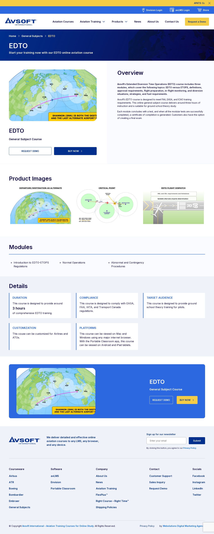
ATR (11, 482)
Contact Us (172, 21)
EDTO (51, 36)
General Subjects (32, 36)
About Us (153, 21)
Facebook (199, 476)
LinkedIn (198, 488)
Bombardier (16, 494)
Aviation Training (90, 21)
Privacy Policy (189, 448)
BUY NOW (73, 151)
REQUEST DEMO (30, 151)
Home (12, 36)
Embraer (14, 501)
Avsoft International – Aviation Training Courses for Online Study (58, 526)
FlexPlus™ (102, 494)
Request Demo (158, 488)
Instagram (199, 482)
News (137, 21)
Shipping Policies (106, 507)
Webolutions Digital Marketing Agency (184, 526)
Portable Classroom (63, 488)
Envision (56, 482)
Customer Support (160, 476)
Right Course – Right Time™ (112, 501)
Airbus (13, 476)
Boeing (13, 488)
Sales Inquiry (157, 482)
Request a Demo (197, 21)
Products (117, 21)
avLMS (55, 476)
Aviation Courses (63, 21)
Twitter (197, 494)
